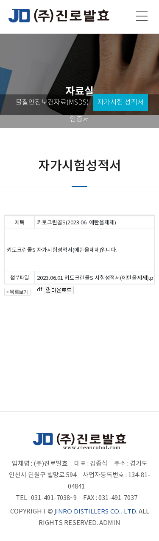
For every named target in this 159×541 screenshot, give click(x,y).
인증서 (79, 119)
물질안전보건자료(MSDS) (52, 102)
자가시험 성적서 (121, 102)
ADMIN (109, 523)
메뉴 (142, 16)
